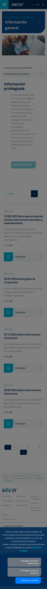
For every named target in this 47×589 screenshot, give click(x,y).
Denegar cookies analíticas (29, 562)
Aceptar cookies (29, 580)
